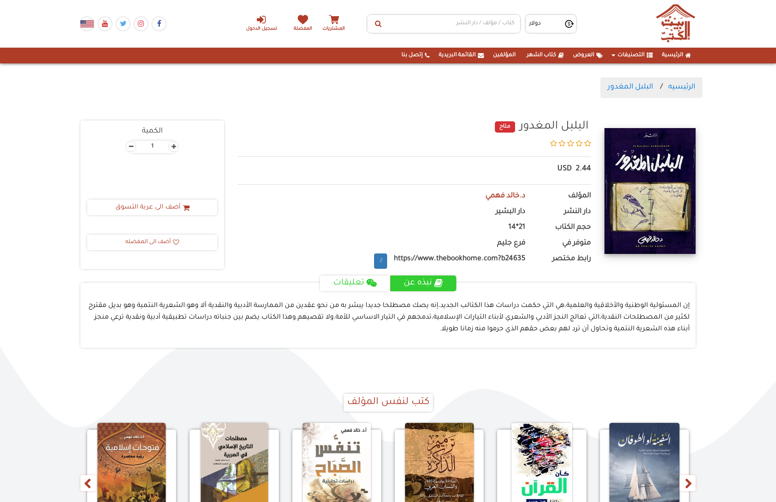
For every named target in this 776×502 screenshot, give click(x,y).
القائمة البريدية (457, 55)
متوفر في (576, 243)
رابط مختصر (571, 259)
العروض (583, 55)
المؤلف (579, 196)
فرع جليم (511, 243)
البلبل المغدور (630, 87)
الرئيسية (672, 55)
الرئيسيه (681, 87)
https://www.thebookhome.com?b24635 (459, 259)
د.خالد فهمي (505, 196)
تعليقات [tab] (348, 283)
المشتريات (333, 29)
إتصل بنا (412, 55)
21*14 (516, 227)
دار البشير (510, 212)
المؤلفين (504, 55)
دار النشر (577, 212)
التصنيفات (630, 55)
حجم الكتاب (573, 227)
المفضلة (303, 29)
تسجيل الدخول (261, 29)
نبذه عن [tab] (418, 283)
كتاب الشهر (541, 55)
